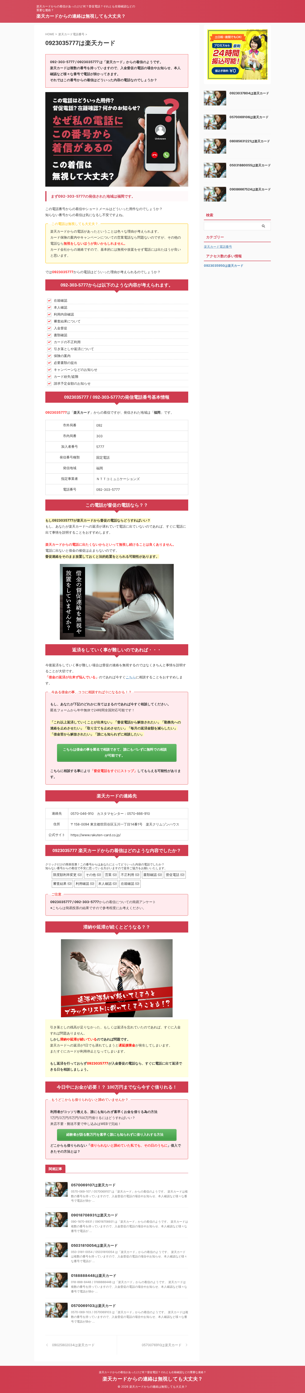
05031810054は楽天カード (94, 1245)
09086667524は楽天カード (250, 189)
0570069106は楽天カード (249, 117)
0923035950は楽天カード (223, 265)
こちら (131, 677)
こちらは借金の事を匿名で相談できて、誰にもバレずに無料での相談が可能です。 (115, 752)
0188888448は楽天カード (93, 1275)
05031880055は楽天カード (250, 165)
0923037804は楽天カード (249, 93)
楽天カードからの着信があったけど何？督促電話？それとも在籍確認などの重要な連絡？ (152, 1372)
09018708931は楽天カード (94, 1215)
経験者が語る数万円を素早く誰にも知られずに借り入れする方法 (114, 1134)
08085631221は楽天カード (250, 141)
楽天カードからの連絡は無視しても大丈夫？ (81, 16)
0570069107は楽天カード (93, 1185)
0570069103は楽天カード (93, 1305)
